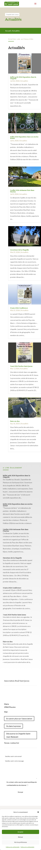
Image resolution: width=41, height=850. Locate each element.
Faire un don (15, 421)
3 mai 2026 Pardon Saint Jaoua (21, 366)
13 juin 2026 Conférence (19, 308)
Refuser (20, 837)
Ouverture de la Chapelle (19, 250)
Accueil (8, 31)
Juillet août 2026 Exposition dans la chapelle (23, 78)
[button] (38, 812)
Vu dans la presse (13, 726)
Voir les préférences (20, 842)
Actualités (24, 81)
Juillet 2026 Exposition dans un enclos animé (24, 137)
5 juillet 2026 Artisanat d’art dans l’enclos (22, 191)
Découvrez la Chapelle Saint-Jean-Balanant (18, 735)
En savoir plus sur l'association (19, 718)
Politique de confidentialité (13, 847)
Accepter (20, 832)
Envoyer (20, 792)
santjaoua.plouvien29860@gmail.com (22, 712)
